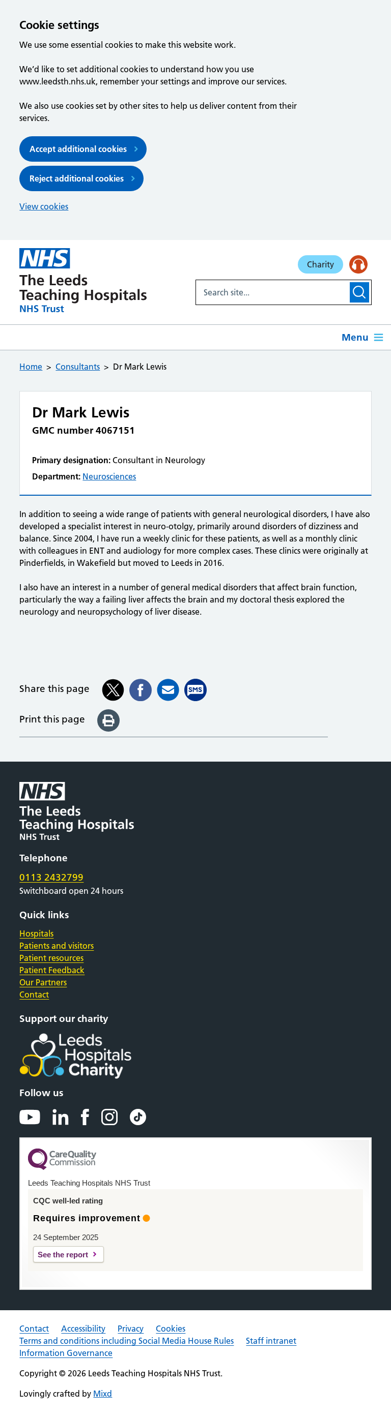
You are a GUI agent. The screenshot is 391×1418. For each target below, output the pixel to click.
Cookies (170, 1328)
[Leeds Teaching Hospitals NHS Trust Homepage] (83, 280)
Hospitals (36, 933)
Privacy (131, 1328)
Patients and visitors (56, 946)
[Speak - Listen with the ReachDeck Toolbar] (358, 264)
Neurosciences (109, 476)
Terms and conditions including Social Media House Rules (126, 1341)
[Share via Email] (168, 690)
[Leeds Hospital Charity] (91, 1056)
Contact (34, 994)
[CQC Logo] (62, 1167)
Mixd (102, 1394)
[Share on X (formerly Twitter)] (113, 690)
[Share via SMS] (195, 690)
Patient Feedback (52, 970)
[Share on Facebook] (140, 690)
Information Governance (66, 1353)
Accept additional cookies (78, 149)
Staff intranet (271, 1341)
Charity (320, 264)
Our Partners (43, 982)
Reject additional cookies (77, 178)
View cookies (43, 206)
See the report (63, 1254)
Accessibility (83, 1328)
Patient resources (51, 958)
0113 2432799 (51, 877)
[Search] (359, 292)
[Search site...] (272, 292)
